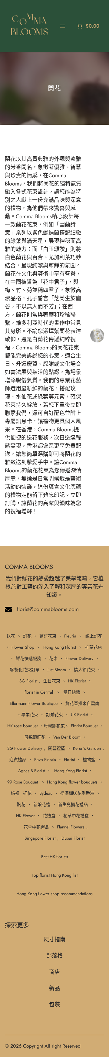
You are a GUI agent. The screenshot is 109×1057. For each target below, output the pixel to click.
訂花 (27, 636)
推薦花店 (93, 647)
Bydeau (45, 793)
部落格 (54, 956)
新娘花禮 (41, 804)
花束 (53, 658)
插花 (27, 793)
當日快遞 (71, 692)
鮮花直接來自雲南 (82, 703)
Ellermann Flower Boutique (34, 703)
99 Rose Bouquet (22, 782)
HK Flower (25, 816)
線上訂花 (93, 636)
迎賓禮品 (17, 759)
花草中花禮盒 (76, 816)
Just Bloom (57, 670)
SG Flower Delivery (24, 748)
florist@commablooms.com (48, 609)
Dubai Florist (72, 838)
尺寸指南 (54, 939)
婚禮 (15, 793)
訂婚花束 (54, 715)
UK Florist (79, 715)
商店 (54, 972)
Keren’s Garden (87, 748)
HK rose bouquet (22, 726)
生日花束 (51, 681)
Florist (69, 759)
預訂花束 (47, 636)
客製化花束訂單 (25, 670)
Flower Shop (23, 647)
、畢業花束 (27, 715)
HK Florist (77, 681)
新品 (54, 988)
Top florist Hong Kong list (55, 875)
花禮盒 (49, 816)
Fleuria (70, 636)
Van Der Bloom (67, 737)
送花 (11, 636)
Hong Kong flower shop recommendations (54, 894)
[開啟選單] (62, 26)
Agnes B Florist (31, 771)
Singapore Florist (40, 838)
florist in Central (39, 692)
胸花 (21, 804)
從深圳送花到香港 (77, 793)
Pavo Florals (45, 759)
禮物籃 (89, 759)
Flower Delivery (79, 658)
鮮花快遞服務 (28, 658)
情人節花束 (84, 670)
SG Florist (28, 681)
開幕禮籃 (56, 748)
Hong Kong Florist (59, 647)
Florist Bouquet (84, 726)
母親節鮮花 (34, 737)
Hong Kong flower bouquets (72, 782)
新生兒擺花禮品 (73, 804)
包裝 (54, 1004)
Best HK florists (54, 857)
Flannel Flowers (70, 827)
